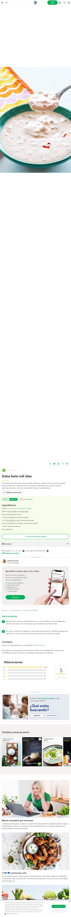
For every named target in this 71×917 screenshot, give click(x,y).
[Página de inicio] (35, 2)
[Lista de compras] (64, 2)
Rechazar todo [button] (59, 910)
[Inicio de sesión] (69, 2)
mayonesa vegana (25, 508)
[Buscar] (7, 2)
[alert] (35, 908)
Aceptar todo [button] (58, 906)
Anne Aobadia (16, 551)
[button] (25, 914)
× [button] (69, 901)
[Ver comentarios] (54, 463)
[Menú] (2, 2)
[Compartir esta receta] (62, 463)
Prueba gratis (52, 2)
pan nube (40, 645)
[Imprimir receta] (58, 463)
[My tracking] (60, 2)
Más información (37, 911)
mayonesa (12, 508)
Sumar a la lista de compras (36, 537)
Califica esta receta (13, 492)
